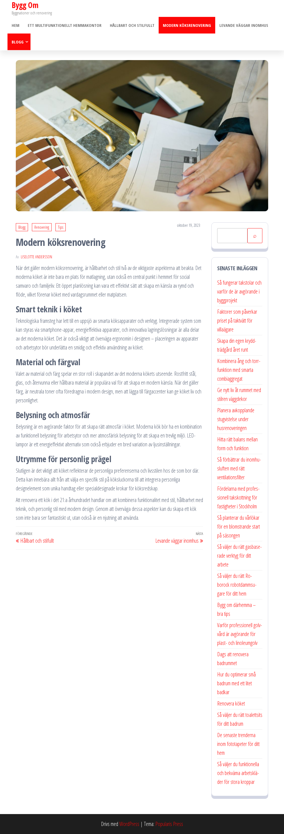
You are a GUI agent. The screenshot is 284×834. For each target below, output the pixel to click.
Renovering (41, 227)
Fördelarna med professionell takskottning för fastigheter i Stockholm (238, 497)
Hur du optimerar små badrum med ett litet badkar (236, 683)
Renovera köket (231, 703)
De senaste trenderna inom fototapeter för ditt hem (238, 743)
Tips (60, 227)
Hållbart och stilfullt (132, 25)
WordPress (129, 824)
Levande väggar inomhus (243, 25)
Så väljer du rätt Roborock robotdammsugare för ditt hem (237, 584)
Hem (15, 25)
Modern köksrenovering (187, 25)
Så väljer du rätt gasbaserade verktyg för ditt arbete (239, 555)
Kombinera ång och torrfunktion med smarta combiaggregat (238, 369)
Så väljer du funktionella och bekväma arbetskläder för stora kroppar (238, 773)
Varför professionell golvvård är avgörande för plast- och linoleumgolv (239, 634)
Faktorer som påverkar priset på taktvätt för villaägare (237, 320)
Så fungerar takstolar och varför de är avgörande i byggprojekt (239, 291)
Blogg (18, 42)
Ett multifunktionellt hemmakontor (65, 25)
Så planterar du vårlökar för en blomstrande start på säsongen (238, 526)
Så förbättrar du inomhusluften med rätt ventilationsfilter (239, 468)
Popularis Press (169, 824)
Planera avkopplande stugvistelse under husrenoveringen (235, 419)
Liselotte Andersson (36, 256)
